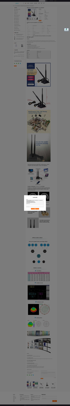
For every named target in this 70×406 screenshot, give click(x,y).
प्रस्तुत (35, 208)
